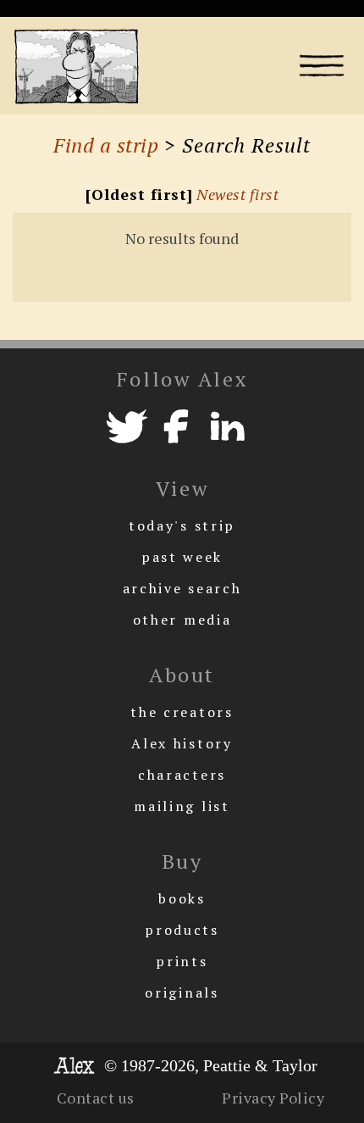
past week (182, 557)
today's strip (182, 525)
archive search (182, 588)
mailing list (181, 806)
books (182, 898)
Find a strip (105, 144)
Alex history (181, 743)
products (182, 929)
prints (181, 961)
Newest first (237, 194)
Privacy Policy (273, 1097)
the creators (181, 712)
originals (181, 992)
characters (182, 774)
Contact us (96, 1097)
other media (182, 619)
